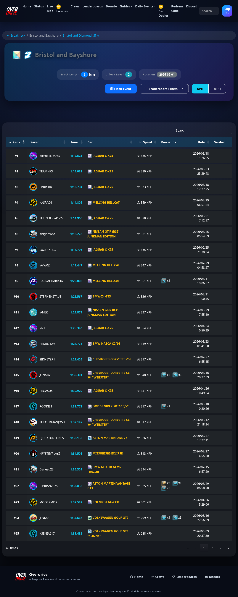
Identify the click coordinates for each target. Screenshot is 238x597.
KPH (200, 89)
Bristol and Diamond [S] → (81, 35)
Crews (75, 6)
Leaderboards (93, 6)
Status (39, 6)
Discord (191, 6)
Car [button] (90, 142)
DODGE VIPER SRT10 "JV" (110, 406)
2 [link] (212, 548)
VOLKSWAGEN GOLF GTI (110, 518)
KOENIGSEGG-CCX (105, 502)
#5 (16, 218)
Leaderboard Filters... (164, 89)
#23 (16, 502)
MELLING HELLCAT (106, 202)
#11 (16, 312)
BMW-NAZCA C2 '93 (106, 344)
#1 (16, 156)
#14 (16, 359)
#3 (16, 187)
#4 (16, 202)
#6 (16, 234)
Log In (227, 11)
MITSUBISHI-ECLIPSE (107, 453)
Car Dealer (163, 13)
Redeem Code (177, 8)
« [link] (188, 548)
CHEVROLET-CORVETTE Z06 (111, 359)
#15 (16, 375)
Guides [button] (125, 6)
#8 (16, 265)
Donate (111, 6)
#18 (16, 422)
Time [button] (74, 142)
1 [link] (204, 548)
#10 (16, 297)
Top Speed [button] (144, 142)
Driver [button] (34, 142)
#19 (16, 438)
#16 (16, 391)
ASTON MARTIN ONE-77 (109, 438)
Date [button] (201, 142)
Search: (181, 130)
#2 (16, 171)
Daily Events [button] (144, 6)
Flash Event (122, 89)
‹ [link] (195, 548)
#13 (16, 344)
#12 (16, 328)
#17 (16, 406)
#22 (16, 486)
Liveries (62, 11)
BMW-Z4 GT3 (101, 296)
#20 (16, 454)
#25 (16, 533)
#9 (16, 281)
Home (26, 6)
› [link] (220, 548)
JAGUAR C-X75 (102, 156)
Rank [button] (16, 142)
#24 (16, 518)
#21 (16, 469)
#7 (16, 250)
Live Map (50, 8)
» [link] (228, 548)
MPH (217, 89)
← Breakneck (16, 35)
